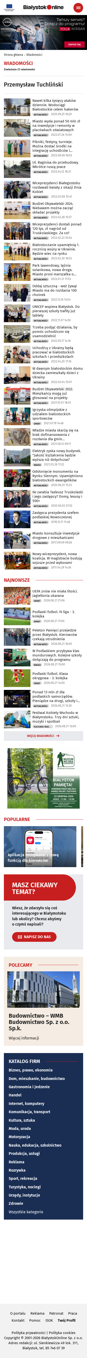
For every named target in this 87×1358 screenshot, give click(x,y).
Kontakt (18, 1320)
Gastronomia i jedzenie (29, 1087)
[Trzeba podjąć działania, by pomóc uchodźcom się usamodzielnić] (17, 334)
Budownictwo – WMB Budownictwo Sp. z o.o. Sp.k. (39, 1022)
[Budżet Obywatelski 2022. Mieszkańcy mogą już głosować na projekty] (17, 396)
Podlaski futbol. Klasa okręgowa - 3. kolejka (50, 675)
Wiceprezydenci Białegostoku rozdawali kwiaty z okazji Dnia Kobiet (56, 187)
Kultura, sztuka (22, 1120)
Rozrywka (17, 1170)
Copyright (12, 1338)
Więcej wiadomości (40, 736)
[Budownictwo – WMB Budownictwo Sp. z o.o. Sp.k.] (43, 989)
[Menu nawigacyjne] (78, 8)
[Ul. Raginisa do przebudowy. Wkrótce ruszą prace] (17, 169)
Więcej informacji (24, 1038)
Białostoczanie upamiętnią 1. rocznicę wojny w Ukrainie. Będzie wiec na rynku (56, 249)
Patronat (56, 1313)
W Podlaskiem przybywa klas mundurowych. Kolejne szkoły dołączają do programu (57, 655)
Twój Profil (66, 1320)
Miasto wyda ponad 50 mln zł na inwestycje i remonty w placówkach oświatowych (56, 125)
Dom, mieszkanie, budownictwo (37, 1078)
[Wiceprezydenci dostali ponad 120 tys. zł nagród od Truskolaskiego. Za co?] (17, 231)
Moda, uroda (20, 1128)
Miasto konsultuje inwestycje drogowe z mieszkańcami (56, 535)
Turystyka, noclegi (25, 1187)
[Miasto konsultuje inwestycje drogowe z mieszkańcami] (17, 540)
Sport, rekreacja (23, 1178)
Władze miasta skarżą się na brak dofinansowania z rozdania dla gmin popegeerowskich (55, 434)
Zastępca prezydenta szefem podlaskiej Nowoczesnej (55, 515)
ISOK (49, 1320)
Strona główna (13, 54)
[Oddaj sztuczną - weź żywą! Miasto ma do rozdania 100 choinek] (17, 293)
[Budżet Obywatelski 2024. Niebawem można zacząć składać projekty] (17, 210)
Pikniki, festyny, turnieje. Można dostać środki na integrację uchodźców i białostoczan (52, 146)
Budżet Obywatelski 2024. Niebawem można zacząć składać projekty (52, 208)
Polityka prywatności (28, 1333)
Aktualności (41, 114)
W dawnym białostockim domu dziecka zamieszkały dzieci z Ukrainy (57, 372)
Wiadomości (34, 54)
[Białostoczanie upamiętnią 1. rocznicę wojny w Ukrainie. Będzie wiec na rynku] (17, 251)
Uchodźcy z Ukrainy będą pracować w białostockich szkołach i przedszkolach (53, 352)
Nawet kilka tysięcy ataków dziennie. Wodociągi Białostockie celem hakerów (55, 105)
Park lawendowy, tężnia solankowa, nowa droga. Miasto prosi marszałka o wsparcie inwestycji (53, 269)
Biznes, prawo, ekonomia (31, 1070)
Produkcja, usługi (24, 1153)
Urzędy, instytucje (24, 1195)
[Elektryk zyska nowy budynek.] (17, 457)
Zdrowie (16, 1203)
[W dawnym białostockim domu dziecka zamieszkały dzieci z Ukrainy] (17, 375)
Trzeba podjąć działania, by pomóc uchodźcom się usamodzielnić (54, 331)
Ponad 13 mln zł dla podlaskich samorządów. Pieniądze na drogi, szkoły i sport (54, 696)
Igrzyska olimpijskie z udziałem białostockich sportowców (51, 414)
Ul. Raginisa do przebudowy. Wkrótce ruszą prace (55, 164)
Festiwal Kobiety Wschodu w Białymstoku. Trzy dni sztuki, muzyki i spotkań (55, 717)
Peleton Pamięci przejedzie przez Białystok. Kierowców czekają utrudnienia (54, 634)
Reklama (16, 1162)
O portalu (18, 1313)
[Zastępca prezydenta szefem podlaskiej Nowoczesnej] (17, 519)
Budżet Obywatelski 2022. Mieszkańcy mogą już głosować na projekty (52, 393)
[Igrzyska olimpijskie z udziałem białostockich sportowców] (17, 416)
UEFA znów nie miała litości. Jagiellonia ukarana (55, 593)
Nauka (37, 465)
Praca (72, 1313)
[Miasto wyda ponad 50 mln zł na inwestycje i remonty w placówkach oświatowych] (17, 128)
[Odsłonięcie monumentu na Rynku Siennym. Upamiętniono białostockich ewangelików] (17, 478)
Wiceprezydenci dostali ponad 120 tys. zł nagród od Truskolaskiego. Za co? (56, 228)
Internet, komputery (26, 1103)
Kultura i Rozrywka (43, 727)
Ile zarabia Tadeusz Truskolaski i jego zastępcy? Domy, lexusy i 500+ (57, 496)
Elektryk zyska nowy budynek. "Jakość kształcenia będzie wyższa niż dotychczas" (56, 455)
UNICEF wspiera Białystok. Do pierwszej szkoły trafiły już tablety (56, 311)
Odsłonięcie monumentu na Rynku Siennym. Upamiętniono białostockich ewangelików (57, 475)
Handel (15, 1095)
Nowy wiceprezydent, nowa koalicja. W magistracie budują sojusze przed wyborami (57, 558)
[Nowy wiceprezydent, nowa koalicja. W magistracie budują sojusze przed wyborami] (17, 560)
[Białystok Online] (43, 7)
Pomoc (35, 1320)
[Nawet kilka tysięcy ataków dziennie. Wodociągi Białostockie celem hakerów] (17, 107)
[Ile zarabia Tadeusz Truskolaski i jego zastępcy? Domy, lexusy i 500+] (17, 499)
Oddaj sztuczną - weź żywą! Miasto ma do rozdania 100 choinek (54, 290)
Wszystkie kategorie (26, 1212)
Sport (37, 424)
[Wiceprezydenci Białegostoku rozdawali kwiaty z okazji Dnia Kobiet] (17, 190)
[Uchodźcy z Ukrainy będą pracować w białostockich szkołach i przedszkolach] (17, 354)
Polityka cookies (62, 1333)
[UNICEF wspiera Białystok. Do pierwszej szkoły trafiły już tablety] (17, 313)
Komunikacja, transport (29, 1112)
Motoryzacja (19, 1136)
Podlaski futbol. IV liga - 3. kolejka (53, 614)
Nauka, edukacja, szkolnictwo (35, 1145)
